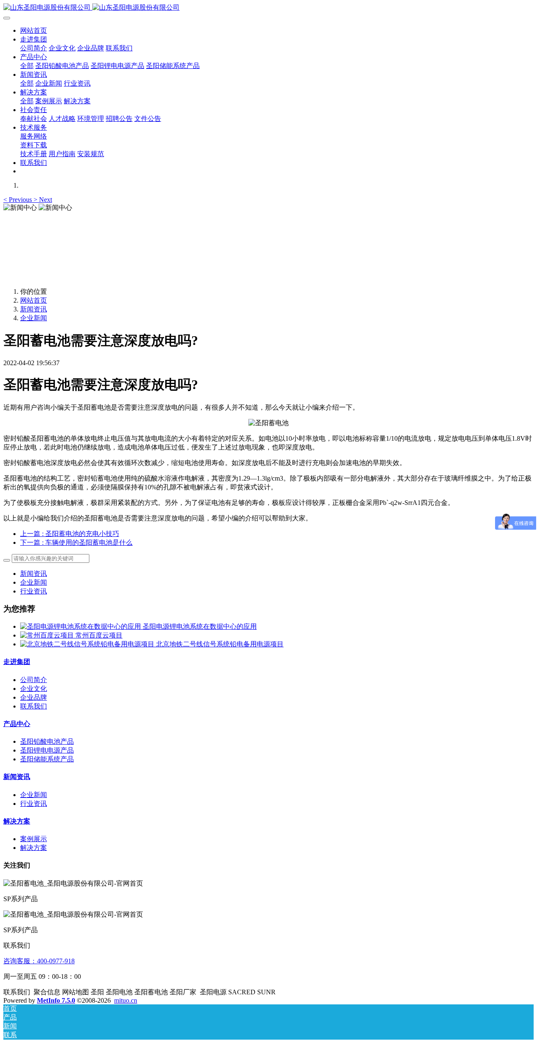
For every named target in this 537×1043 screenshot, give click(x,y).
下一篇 (76, 542)
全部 (27, 65)
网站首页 (33, 30)
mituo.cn (125, 1000)
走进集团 (16, 661)
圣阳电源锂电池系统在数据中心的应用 (200, 626)
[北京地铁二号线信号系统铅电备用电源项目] (88, 644)
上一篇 (69, 533)
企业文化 (33, 688)
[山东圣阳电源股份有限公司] (268, 7)
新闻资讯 (33, 309)
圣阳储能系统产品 (47, 759)
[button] (18, 199)
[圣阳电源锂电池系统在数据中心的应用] (81, 626)
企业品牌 (33, 697)
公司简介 (33, 679)
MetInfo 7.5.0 (56, 1000)
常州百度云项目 (99, 635)
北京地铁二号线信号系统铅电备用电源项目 (220, 644)
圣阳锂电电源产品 (47, 750)
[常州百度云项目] (48, 635)
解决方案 (16, 821)
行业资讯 (33, 591)
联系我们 (33, 706)
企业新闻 (33, 318)
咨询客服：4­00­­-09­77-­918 (39, 961)
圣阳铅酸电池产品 (47, 741)
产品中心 (16, 723)
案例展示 (33, 838)
